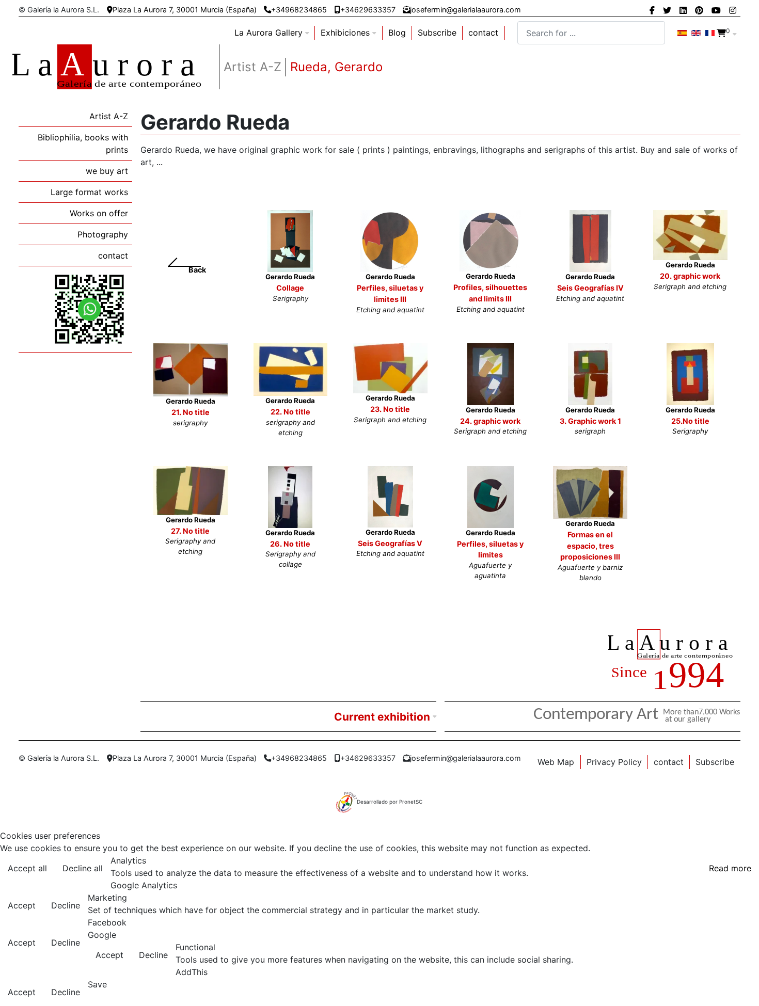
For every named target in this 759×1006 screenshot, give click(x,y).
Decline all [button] (82, 868)
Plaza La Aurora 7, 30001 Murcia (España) (185, 9)
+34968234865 (299, 9)
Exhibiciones (345, 32)
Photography (102, 234)
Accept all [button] (27, 868)
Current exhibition (382, 716)
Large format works (89, 192)
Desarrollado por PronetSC (389, 802)
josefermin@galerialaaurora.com (465, 9)
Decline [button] (65, 905)
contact (483, 32)
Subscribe (437, 32)
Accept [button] (22, 905)
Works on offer (99, 213)
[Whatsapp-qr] (89, 309)
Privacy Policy (614, 762)
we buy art (107, 171)
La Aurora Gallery (268, 32)
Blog (397, 32)
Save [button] (97, 984)
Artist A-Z (108, 116)
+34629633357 (368, 9)
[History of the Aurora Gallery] (674, 661)
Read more (730, 868)
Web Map (555, 762)
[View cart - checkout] (721, 33)
